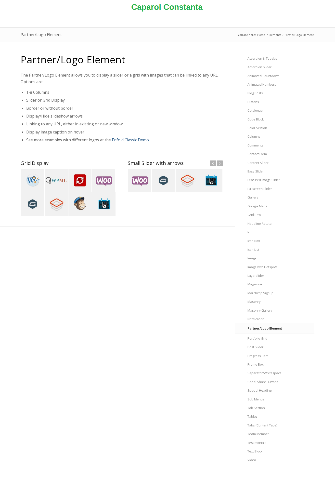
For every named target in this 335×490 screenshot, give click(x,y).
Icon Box (253, 240)
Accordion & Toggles (262, 58)
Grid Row (254, 214)
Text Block (254, 451)
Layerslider (255, 275)
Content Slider (258, 162)
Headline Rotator (260, 223)
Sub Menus (255, 399)
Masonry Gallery (259, 310)
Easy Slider (255, 171)
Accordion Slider (259, 67)
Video (251, 460)
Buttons (253, 102)
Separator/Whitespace (264, 373)
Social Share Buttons (262, 382)
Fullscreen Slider (259, 188)
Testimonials (256, 442)
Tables (252, 416)
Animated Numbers (261, 84)
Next (220, 163)
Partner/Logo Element (41, 34)
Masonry (254, 301)
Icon (250, 232)
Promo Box (255, 364)
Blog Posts (255, 93)
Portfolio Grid (257, 338)
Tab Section (256, 408)
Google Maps (257, 206)
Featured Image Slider (263, 180)
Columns (253, 136)
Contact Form (257, 154)
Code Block (255, 119)
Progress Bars (258, 356)
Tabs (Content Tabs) (262, 425)
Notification (255, 319)
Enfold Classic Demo (130, 140)
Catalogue (255, 110)
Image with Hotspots (262, 267)
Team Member (258, 434)
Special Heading (259, 390)
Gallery (252, 197)
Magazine (254, 284)
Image (252, 258)
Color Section (257, 128)
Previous (213, 163)
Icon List (253, 249)
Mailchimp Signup (260, 293)
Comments (255, 145)
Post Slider (255, 347)
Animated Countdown (263, 76)
